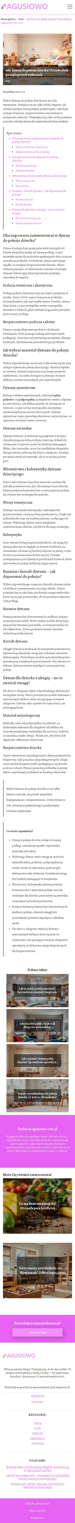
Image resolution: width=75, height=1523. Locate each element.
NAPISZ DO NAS (37, 1332)
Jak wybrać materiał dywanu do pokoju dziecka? (35, 159)
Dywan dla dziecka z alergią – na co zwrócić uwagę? (38, 211)
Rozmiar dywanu (24, 199)
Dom (21, 19)
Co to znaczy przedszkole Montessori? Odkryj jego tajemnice (37, 1270)
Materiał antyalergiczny (28, 218)
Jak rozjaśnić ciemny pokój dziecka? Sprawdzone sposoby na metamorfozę (37, 1060)
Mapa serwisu (37, 1511)
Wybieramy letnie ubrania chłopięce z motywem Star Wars (37, 1486)
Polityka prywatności (37, 1503)
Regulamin (37, 1518)
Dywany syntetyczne (26, 165)
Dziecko (37, 1433)
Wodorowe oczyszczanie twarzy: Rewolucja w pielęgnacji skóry (37, 1469)
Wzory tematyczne (25, 180)
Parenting (37, 1439)
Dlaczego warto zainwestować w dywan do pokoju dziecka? (37, 140)
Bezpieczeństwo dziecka (28, 223)
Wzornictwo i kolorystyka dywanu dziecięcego (39, 176)
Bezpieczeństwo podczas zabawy (33, 152)
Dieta (37, 1423)
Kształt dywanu (24, 204)
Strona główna (8, 19)
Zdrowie (37, 1444)
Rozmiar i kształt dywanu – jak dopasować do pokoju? (39, 193)
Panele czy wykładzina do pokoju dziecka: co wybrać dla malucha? (37, 1095)
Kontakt (38, 1402)
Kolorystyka (22, 186)
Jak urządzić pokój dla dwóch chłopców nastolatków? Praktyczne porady (37, 1025)
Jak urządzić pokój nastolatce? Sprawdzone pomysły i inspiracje (37, 990)
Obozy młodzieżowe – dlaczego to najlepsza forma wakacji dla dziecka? (37, 1477)
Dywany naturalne (25, 170)
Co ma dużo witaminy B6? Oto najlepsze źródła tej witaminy (37, 1206)
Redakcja (37, 1396)
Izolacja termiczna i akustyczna (32, 147)
